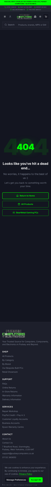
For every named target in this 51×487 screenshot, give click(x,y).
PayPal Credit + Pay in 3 (13, 415)
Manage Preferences (16, 480)
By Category (8, 360)
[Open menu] (4, 16)
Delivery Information (11, 399)
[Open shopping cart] (46, 16)
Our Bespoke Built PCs (12, 368)
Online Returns (9, 387)
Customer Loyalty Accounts (15, 419)
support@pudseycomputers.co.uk (18, 453)
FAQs (4, 383)
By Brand (6, 364)
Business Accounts (11, 423)
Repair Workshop (10, 411)
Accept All (36, 480)
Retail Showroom (10, 372)
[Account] (10, 16)
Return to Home (27, 195)
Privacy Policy (25, 474)
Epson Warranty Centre (13, 427)
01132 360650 (9, 457)
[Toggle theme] (40, 16)
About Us (6, 439)
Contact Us (7, 442)
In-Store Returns (9, 391)
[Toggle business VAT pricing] (35, 16)
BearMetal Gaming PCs (27, 212)
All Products (27, 204)
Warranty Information (12, 395)
